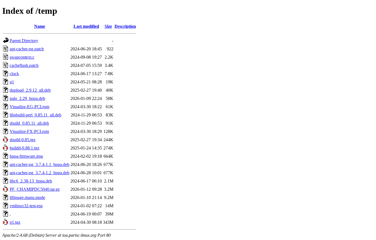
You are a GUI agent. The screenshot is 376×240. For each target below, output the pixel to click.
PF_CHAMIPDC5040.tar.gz (35, 189)
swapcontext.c (22, 57)
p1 (12, 82)
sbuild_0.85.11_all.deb (29, 123)
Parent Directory (24, 40)
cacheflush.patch (24, 65)
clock (14, 73)
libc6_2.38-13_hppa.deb (31, 181)
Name (39, 26)
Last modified (86, 26)
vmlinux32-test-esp (26, 205)
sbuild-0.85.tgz (23, 139)
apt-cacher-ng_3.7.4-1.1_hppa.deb (39, 164)
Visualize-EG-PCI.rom (29, 106)
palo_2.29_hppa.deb (27, 98)
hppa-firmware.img (26, 156)
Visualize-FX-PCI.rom (29, 131)
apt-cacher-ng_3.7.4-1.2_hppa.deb (39, 172)
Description (125, 26)
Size (108, 26)
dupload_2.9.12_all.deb (30, 90)
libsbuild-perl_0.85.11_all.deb (35, 115)
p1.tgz (15, 222)
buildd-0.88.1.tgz (24, 148)
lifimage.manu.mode (27, 197)
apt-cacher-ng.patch (27, 49)
